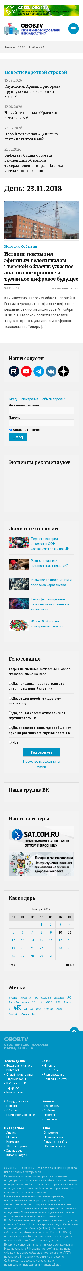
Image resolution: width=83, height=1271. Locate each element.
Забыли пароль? (53, 399)
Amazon (59, 997)
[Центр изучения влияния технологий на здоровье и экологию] (41, 14)
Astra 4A (14, 1002)
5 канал (13, 997)
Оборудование (16, 1101)
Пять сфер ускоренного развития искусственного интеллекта (50, 604)
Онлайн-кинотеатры (19, 1074)
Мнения (11, 1137)
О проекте (51, 1133)
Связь (46, 1061)
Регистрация (28, 399)
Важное (48, 1101)
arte (38, 1009)
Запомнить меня (26, 429)
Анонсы (11, 1133)
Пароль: (15, 417)
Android (13, 1014)
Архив (41, 766)
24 (60, 948)
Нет (15, 742)
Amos (25, 1002)
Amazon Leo (28, 1014)
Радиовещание (54, 1074)
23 (51, 948)
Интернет (50, 1065)
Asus (59, 1009)
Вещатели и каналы (19, 1065)
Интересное (14, 1128)
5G (69, 997)
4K (17, 1007)
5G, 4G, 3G (51, 1070)
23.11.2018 (12, 288)
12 (13, 940)
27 (23, 956)
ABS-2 (48, 1002)
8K (40, 1002)
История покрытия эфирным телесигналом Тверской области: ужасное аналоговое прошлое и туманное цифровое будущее (41, 266)
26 (13, 956)
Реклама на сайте (55, 1141)
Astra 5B (46, 997)
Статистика (51, 1119)
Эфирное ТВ (15, 1088)
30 (51, 956)
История (12, 246)
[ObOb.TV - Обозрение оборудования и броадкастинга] (32, 28)
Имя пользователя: (24, 405)
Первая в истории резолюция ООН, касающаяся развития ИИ (50, 543)
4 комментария (65, 288)
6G (36, 997)
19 (13, 948)
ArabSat (48, 1009)
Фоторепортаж (16, 1146)
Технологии (52, 1106)
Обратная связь (54, 1146)
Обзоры (11, 1110)
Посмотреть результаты (41, 761)
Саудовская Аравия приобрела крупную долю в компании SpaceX (32, 91)
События (29, 246)
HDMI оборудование (20, 1115)
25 (69, 948)
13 (23, 940)
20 (23, 948)
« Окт (13, 964)
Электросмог (15, 1150)
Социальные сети (55, 1079)
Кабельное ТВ (16, 1083)
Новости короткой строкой (35, 72)
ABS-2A (28, 1009)
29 (41, 956)
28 (32, 956)
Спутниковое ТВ (17, 1079)
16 (51, 940)
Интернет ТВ (15, 1070)
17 (60, 940)
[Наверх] (74, 1031)
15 (41, 940)
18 (69, 940)
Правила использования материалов (40, 1170)
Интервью (13, 1141)
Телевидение (15, 1061)
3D (33, 1002)
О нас (46, 1128)
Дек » (70, 964)
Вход (13, 399)
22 (41, 948)
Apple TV (26, 997)
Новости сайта (53, 1137)
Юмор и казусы (16, 1155)
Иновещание (15, 1092)
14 (32, 940)
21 (32, 948)
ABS (58, 1002)
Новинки (12, 1106)
